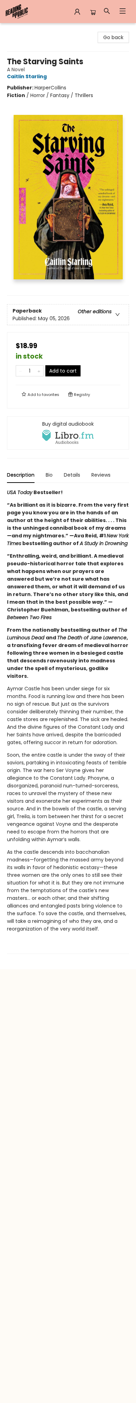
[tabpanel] (68, 721)
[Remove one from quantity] (20, 371)
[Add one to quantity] (39, 371)
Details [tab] (72, 474)
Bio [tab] (49, 474)
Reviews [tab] (101, 474)
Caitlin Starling (27, 76)
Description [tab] (21, 474)
